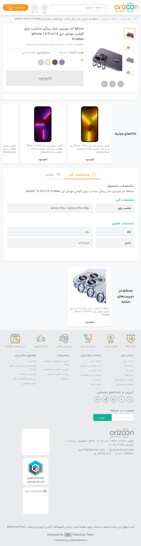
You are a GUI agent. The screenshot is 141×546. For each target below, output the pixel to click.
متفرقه (63, 53)
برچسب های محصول (58, 374)
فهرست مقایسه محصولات (55, 369)
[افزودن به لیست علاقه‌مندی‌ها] (120, 84)
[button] (6, 136)
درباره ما (97, 380)
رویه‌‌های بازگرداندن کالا (25, 378)
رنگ (82, 60)
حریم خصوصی (29, 383)
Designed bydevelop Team (70, 535)
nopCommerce (78, 540)
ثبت (102, 417)
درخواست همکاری (125, 384)
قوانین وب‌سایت (28, 374)
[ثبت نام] (34, 7)
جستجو (65, 378)
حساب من (128, 361)
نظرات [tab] (49, 174)
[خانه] (136, 19)
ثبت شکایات (94, 370)
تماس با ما (96, 384)
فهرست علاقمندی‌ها (124, 380)
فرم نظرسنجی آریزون (90, 365)
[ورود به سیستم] (44, 7)
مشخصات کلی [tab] (78, 174)
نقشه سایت (95, 361)
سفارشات (129, 365)
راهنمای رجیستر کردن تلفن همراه (22, 367)
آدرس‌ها (130, 370)
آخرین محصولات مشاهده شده (56, 363)
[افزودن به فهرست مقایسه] (104, 84)
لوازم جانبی (28, 53)
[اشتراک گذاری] (112, 84)
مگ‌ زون (32, 361)
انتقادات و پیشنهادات (90, 375)
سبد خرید (129, 375)
